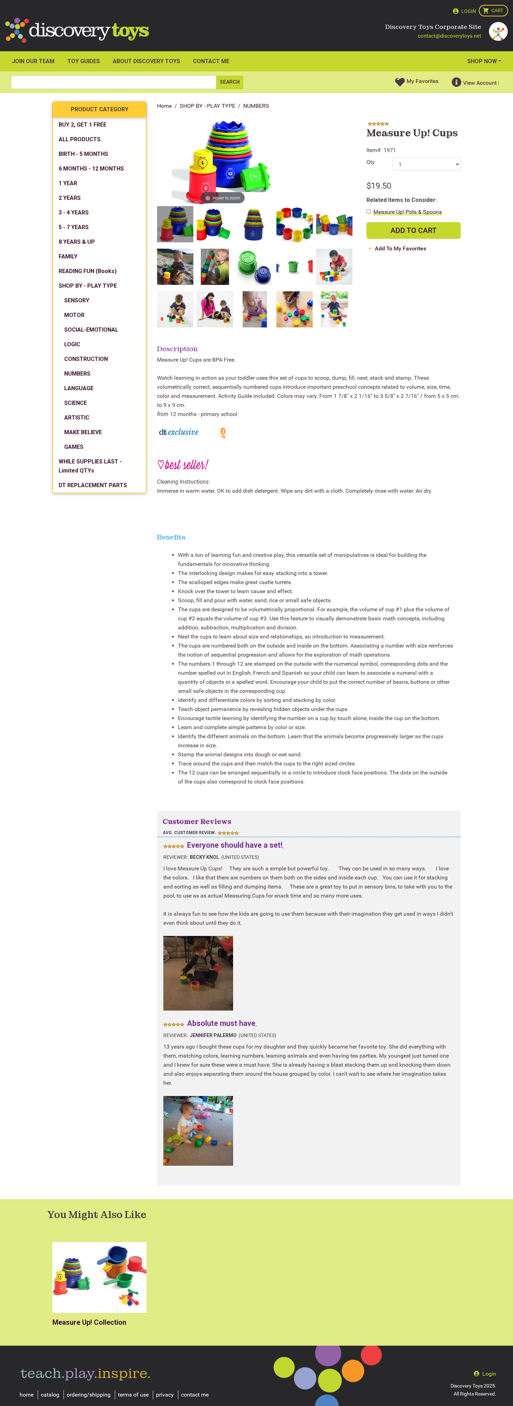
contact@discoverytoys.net (449, 36)
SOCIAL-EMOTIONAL (91, 329)
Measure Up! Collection (89, 1322)
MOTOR (74, 315)
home (27, 1394)
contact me (195, 1394)
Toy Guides (83, 61)
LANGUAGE (79, 388)
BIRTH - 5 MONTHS (83, 154)
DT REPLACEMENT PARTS (93, 485)
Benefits (171, 537)
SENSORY (76, 300)
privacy (165, 1394)
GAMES (73, 447)
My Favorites (422, 81)
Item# (373, 150)
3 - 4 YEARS (74, 212)
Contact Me (211, 61)
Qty (370, 162)
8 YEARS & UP (77, 242)
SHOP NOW (482, 61)
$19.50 (378, 186)
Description (177, 349)
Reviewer (175, 857)
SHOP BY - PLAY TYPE (207, 106)
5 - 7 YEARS (74, 227)
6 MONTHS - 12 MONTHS (91, 168)
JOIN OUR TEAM (33, 61)
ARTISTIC (76, 417)
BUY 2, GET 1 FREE (82, 124)
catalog (50, 1394)
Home (164, 106)
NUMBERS (256, 106)
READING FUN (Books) (88, 271)
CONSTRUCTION (86, 359)
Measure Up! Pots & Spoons (407, 212)
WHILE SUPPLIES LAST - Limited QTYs (90, 466)
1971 (390, 150)
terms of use (133, 1394)
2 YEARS (70, 198)
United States (240, 857)
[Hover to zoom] (222, 162)
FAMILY (68, 256)
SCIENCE (75, 403)
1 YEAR (68, 183)
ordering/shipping (89, 1394)
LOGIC (72, 344)
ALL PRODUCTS (80, 139)
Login (468, 11)
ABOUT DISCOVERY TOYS (146, 61)
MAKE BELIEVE (83, 432)
